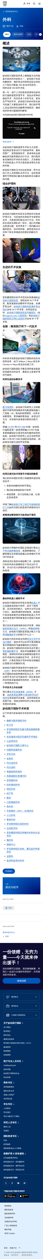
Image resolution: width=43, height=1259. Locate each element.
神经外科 (11, 789)
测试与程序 (18, 34)
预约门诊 (9, 26)
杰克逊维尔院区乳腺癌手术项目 (22, 736)
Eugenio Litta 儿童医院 (16, 315)
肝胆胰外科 (12, 780)
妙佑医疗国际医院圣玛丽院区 (21, 312)
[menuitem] (7, 34)
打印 (10, 908)
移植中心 (11, 844)
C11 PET (10, 427)
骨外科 (10, 806)
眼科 (9, 797)
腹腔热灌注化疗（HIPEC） (15, 628)
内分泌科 (11, 767)
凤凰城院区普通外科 (16, 776)
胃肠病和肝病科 (14, 771)
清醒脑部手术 (11, 634)
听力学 (10, 725)
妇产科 (10, 793)
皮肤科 (10, 758)
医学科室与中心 (12, 11)
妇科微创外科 (13, 784)
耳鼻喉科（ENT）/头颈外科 (20, 811)
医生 (37, 34)
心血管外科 (12, 741)
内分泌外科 (12, 763)
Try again (21, 133)
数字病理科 (8, 407)
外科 (7, 19)
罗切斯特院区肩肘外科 (18, 824)
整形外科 (11, 819)
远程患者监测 (13, 695)
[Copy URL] (34, 128)
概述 (7, 34)
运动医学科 (12, 828)
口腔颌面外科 (13, 802)
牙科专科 (11, 754)
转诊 (21, 26)
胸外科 (10, 840)
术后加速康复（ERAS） (22, 691)
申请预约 (8, 871)
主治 (29, 34)
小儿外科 (11, 815)
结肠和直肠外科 (14, 749)
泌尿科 (10, 856)
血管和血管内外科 (15, 860)
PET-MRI (22, 427)
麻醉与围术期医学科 (16, 720)
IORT (7, 671)
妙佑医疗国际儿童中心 (18, 745)
